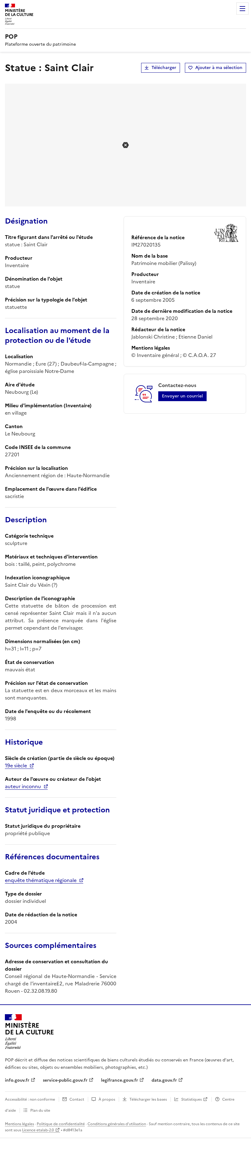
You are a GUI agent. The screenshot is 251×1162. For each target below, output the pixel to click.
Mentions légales (19, 1124)
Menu (242, 8)
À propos (107, 1099)
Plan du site (40, 1110)
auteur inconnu (23, 786)
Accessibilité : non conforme (30, 1099)
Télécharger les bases (148, 1099)
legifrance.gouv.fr (119, 1080)
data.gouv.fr (164, 1080)
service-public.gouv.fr (65, 1080)
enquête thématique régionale (41, 880)
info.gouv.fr (17, 1080)
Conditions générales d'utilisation (117, 1124)
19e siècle (16, 765)
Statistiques (191, 1099)
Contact (76, 1099)
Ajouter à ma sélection (218, 67)
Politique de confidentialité (61, 1124)
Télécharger (164, 67)
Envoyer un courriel (182, 396)
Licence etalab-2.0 (38, 1130)
